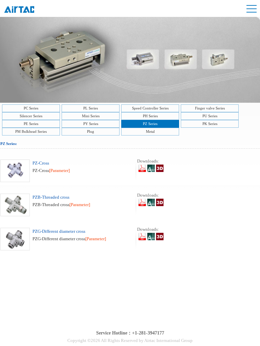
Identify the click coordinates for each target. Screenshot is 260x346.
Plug (90, 131)
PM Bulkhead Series (31, 131)
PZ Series (150, 124)
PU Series (209, 116)
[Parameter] (59, 170)
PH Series (150, 116)
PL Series (90, 108)
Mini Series (91, 116)
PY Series (90, 124)
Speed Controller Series (150, 108)
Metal (150, 131)
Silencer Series (31, 116)
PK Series (209, 124)
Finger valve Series (210, 108)
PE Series (31, 124)
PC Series (31, 108)
